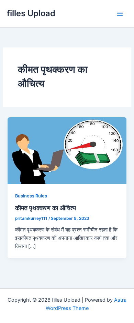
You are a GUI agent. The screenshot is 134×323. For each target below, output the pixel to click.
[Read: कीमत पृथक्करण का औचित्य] (67, 150)
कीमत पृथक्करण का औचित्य (45, 208)
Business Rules (31, 195)
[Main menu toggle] (120, 14)
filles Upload (31, 13)
